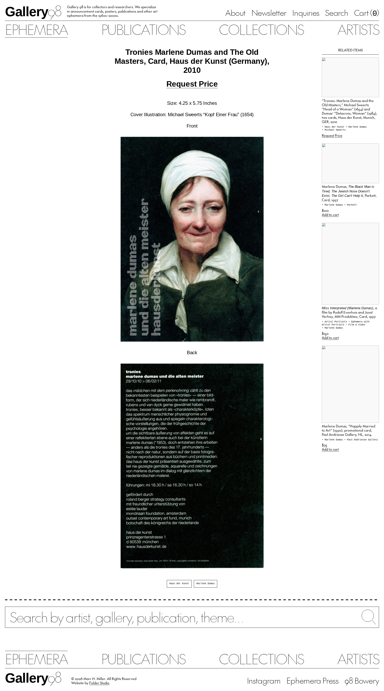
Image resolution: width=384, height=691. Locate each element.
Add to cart (330, 215)
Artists (358, 29)
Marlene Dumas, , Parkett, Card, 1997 (349, 193)
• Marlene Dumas (356, 127)
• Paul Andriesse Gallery (361, 439)
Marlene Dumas (205, 583)
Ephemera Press (312, 680)
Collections (261, 29)
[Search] (192, 621)
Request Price (192, 84)
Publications (143, 29)
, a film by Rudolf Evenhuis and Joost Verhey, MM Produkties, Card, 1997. (349, 312)
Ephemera (36, 29)
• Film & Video (355, 324)
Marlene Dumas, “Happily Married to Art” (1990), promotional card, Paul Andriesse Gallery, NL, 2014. (348, 430)
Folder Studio (99, 682)
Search (336, 12)
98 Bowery (361, 680)
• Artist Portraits (335, 321)
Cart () (366, 13)
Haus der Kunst (179, 583)
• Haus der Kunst (334, 127)
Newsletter (268, 12)
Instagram (264, 680)
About (235, 12)
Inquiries (305, 12)
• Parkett (350, 205)
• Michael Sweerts (334, 130)
